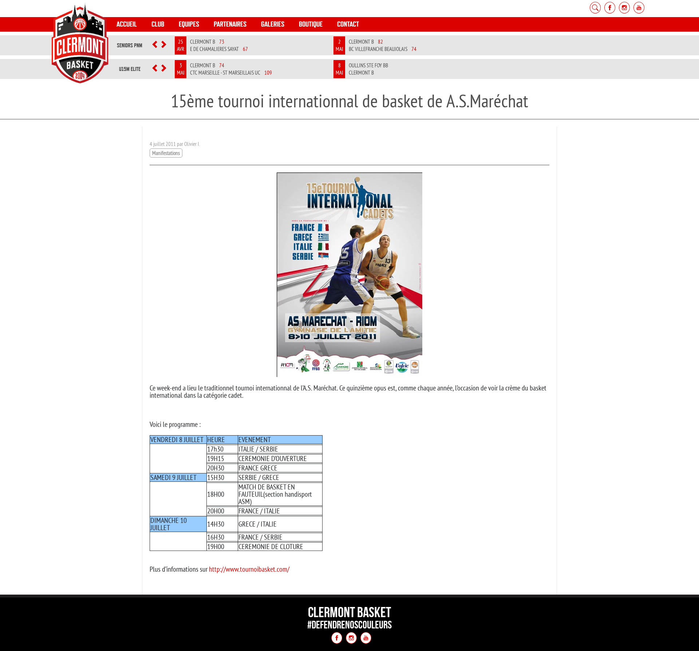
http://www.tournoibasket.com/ (249, 568)
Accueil (126, 24)
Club (157, 24)
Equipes (189, 24)
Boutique (311, 24)
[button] (154, 45)
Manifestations (166, 153)
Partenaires (230, 24)
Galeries (272, 24)
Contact (348, 24)
